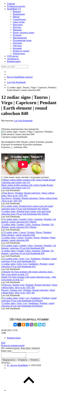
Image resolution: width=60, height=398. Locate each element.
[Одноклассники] (23, 324)
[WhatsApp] (35, 324)
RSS (3, 343)
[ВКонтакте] (15, 324)
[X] (19, 324)
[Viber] (31, 324)
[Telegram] (43, 324)
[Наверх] (29, 390)
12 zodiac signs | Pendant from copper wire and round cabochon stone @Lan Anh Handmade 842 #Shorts (26, 212)
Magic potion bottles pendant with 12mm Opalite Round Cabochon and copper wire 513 (27, 186)
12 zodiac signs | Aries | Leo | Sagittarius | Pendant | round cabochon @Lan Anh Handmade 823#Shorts (27, 304)
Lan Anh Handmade (23, 120)
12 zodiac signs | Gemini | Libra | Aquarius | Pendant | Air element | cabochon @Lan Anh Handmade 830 (27, 252)
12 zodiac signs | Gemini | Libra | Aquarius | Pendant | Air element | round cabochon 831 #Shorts (27, 225)
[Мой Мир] (27, 324)
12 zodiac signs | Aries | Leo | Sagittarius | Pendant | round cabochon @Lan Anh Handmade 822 (27, 265)
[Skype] (39, 324)
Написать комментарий (12, 345)
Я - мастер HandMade (17, 365)
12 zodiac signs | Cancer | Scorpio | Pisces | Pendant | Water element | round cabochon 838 (28, 238)
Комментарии (14, 338)
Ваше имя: (6, 351)
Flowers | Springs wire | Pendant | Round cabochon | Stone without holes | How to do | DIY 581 (28, 291)
